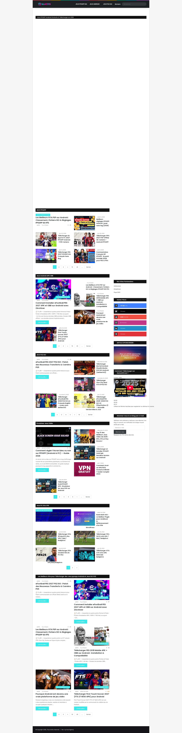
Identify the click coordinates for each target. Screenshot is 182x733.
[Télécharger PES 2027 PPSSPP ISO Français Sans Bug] (46, 256)
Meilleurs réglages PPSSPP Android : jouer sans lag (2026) (102, 222)
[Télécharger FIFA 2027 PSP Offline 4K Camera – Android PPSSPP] (84, 239)
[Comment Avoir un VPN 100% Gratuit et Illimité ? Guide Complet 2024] (84, 469)
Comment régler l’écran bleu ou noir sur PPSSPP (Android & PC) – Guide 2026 (53, 453)
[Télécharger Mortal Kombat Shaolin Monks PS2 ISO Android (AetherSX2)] (84, 368)
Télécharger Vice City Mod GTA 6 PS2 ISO (101, 382)
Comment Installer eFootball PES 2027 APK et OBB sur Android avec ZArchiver (52, 306)
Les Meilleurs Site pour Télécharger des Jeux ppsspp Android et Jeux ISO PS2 (67, 576)
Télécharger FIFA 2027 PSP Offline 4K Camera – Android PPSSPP (102, 239)
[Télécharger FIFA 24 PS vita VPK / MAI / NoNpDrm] (84, 538)
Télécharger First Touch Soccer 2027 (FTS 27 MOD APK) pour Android (63, 335)
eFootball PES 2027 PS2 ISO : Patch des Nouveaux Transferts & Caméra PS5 (53, 365)
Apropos (117, 4)
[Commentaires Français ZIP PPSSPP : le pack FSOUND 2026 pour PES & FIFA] (84, 256)
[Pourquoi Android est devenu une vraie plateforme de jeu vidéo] (84, 317)
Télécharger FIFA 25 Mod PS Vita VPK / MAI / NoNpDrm (64, 537)
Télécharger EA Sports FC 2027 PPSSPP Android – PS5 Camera (64, 239)
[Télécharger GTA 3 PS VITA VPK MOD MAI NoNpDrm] (84, 554)
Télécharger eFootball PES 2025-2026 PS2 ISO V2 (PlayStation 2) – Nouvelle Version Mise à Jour (97, 403)
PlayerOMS (117, 292)
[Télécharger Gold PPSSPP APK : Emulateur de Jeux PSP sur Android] (46, 486)
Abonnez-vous (120, 432)
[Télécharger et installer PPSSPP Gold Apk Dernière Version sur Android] (84, 453)
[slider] (134, 406)
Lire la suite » (42, 322)
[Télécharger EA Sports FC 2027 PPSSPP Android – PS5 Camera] (46, 239)
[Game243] (44, 4)
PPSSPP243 (117, 289)
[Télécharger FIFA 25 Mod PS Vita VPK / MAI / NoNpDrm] (46, 538)
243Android (117, 286)
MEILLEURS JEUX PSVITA (44, 510)
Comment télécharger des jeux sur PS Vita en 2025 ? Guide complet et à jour (53, 516)
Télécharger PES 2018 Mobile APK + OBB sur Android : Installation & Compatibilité (102, 301)
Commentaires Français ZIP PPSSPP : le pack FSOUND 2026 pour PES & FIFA (102, 256)
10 (72, 267)
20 (77, 267)
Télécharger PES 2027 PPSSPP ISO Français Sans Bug (64, 255)
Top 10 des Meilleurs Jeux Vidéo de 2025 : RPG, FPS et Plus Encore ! (102, 436)
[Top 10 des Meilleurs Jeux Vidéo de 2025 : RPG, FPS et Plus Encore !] (84, 436)
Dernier (88, 267)
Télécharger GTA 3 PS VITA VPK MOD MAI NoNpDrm (102, 553)
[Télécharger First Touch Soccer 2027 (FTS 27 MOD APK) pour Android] (46, 334)
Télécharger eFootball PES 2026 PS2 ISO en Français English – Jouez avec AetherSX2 (64, 402)
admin (38, 225)
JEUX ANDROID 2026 (43, 215)
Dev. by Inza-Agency (68, 729)
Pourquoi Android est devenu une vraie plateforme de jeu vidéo (102, 318)
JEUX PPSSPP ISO (81, 4)
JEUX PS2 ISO (107, 4)
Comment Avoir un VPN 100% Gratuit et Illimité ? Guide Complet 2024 (102, 469)
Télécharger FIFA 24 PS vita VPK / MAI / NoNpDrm (102, 536)
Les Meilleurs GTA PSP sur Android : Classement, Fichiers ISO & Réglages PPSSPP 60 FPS (53, 220)
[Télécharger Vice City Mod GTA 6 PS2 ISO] (84, 384)
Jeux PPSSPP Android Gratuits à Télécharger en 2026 (55, 17)
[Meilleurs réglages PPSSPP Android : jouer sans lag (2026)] (84, 223)
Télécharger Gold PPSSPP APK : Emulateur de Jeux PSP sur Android (64, 486)
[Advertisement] (130, 241)
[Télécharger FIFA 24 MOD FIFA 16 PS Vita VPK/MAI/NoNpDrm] (46, 554)
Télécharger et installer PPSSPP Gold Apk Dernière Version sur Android (102, 453)
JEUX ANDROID (95, 4)
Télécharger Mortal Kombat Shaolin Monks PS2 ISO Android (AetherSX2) (102, 368)
